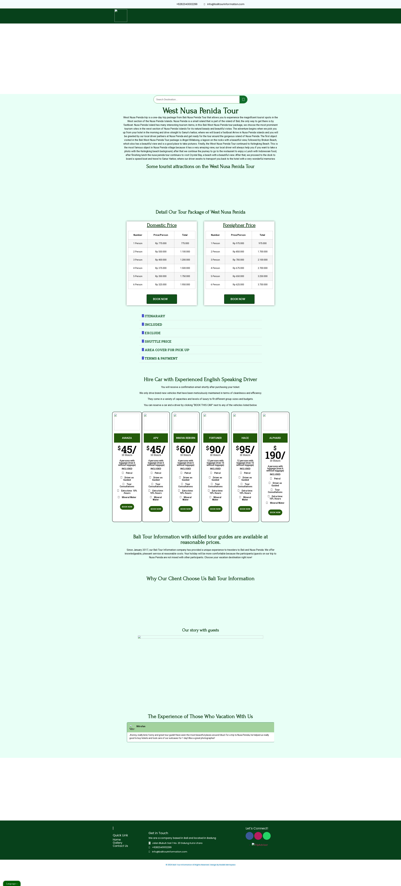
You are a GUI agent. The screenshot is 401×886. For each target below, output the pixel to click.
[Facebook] (249, 836)
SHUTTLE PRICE (158, 341)
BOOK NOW (127, 507)
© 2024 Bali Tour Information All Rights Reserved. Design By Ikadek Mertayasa (200, 864)
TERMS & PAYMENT (161, 358)
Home (117, 840)
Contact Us (120, 846)
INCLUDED (153, 324)
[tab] (200, 316)
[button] (162, 299)
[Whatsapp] (267, 836)
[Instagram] (258, 836)
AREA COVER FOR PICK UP (167, 350)
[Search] (243, 99)
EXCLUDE (153, 333)
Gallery (117, 843)
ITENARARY (155, 316)
